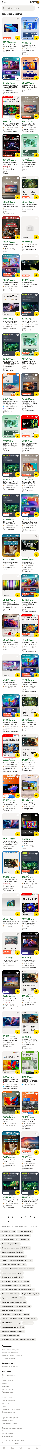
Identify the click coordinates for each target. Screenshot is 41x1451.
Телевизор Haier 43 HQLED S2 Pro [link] (28, 1160)
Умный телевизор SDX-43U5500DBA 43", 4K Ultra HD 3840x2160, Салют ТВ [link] (29, 723)
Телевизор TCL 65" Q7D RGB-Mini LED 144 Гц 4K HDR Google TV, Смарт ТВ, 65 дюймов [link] (11, 124)
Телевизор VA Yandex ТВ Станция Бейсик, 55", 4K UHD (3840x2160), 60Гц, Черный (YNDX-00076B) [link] (29, 362)
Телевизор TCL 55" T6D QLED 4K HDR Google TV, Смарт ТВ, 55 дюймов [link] (10, 763)
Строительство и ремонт (10, 1418)
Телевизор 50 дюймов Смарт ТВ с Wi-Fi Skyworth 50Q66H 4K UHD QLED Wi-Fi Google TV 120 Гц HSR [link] (11, 563)
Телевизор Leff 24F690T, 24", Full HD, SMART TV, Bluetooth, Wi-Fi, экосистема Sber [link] (29, 563)
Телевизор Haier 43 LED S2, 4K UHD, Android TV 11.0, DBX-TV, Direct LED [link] (11, 922)
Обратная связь (7, 1431)
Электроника (6, 1386)
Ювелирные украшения (9, 1423)
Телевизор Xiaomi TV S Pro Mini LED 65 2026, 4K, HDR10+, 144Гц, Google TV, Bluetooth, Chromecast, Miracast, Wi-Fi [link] (10, 322)
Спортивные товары (8, 1412)
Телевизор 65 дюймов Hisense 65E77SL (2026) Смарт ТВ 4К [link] (11, 283)
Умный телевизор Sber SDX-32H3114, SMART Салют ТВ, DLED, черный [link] (10, 880)
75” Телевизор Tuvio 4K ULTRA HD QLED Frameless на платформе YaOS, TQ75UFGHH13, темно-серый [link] (11, 1200)
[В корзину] (17, 37)
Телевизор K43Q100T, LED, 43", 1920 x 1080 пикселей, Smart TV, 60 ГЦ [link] (30, 803)
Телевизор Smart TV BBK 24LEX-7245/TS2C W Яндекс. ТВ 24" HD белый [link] (29, 1080)
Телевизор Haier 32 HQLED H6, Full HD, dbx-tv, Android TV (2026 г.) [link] (11, 999)
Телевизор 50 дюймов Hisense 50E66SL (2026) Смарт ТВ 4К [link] (29, 683)
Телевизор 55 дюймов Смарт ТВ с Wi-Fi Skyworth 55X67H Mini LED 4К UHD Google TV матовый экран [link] (10, 245)
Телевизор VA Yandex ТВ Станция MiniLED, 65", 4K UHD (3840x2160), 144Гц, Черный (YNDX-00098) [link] (30, 86)
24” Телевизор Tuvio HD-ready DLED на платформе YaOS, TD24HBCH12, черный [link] (10, 523)
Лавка (12, 1448)
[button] (38, 8)
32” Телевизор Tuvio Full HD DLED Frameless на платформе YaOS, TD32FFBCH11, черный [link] (30, 1200)
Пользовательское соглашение (12, 1428)
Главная (4, 1448)
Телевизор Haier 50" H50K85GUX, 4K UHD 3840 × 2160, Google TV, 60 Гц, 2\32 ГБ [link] (30, 483)
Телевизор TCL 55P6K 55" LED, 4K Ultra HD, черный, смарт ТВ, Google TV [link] (29, 1120)
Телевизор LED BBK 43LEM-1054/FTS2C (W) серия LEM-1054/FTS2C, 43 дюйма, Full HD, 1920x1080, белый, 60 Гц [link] (11, 803)
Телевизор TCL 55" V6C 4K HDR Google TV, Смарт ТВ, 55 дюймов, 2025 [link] (30, 922)
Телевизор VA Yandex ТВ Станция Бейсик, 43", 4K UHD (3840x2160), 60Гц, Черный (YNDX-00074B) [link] (29, 163)
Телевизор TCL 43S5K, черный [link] (10, 1120)
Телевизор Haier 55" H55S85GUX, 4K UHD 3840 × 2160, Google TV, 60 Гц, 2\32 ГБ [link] (30, 402)
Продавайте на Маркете (10, 1352)
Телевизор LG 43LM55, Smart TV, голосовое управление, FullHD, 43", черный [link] (11, 643)
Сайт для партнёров (8, 1358)
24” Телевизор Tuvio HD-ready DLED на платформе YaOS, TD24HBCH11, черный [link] (29, 880)
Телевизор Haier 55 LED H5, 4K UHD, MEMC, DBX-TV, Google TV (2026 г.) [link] (30, 961)
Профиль (37, 1448)
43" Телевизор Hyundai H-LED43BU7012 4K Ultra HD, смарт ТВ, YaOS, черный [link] (10, 961)
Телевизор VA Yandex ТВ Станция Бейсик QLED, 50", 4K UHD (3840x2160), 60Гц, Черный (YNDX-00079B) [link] (29, 46)
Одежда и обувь (7, 1389)
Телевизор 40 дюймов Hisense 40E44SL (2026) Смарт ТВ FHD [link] (29, 603)
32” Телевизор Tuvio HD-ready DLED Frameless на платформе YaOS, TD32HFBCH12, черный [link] (11, 483)
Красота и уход (7, 1398)
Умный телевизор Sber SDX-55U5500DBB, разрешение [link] (29, 205)
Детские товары (7, 1420)
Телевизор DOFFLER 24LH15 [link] (28, 842)
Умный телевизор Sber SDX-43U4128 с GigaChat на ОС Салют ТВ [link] (29, 444)
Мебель (4, 1378)
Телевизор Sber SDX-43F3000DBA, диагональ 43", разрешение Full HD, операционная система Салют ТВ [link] (29, 999)
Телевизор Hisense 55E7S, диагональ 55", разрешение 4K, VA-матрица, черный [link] (10, 683)
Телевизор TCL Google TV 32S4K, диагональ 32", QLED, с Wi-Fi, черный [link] (10, 1080)
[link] (8, 1231)
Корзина (29, 1448)
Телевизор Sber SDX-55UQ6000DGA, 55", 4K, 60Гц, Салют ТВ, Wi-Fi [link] (30, 1040)
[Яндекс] (17, 1443)
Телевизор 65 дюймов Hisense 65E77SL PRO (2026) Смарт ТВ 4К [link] (10, 86)
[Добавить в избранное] (17, 19)
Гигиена (4, 1383)
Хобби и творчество (8, 1400)
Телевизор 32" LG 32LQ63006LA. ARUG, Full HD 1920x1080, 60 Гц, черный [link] (10, 603)
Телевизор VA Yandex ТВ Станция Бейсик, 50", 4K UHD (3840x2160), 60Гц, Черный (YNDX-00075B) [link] (10, 444)
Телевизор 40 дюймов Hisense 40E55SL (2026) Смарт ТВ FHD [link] (30, 523)
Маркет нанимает (7, 1434)
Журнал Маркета (7, 1436)
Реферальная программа (10, 1366)
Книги (4, 1406)
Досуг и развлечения (9, 1375)
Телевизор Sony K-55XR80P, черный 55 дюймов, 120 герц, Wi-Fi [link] (11, 45)
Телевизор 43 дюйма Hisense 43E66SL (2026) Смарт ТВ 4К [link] (11, 723)
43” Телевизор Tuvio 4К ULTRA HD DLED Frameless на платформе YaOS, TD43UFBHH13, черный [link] (30, 322)
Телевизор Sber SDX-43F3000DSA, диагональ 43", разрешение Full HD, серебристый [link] (29, 763)
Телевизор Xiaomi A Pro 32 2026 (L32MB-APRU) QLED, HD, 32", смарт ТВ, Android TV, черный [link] (11, 1039)
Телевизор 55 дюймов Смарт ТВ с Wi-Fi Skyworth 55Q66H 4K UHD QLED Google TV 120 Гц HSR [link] (10, 1160)
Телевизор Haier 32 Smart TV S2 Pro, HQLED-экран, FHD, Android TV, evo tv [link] (28, 124)
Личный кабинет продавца (11, 1350)
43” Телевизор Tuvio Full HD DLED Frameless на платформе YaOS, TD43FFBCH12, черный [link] (11, 362)
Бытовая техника (7, 1381)
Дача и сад (5, 1403)
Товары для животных (9, 1415)
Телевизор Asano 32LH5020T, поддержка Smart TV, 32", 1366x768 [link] (30, 283)
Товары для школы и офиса (11, 1409)
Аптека (4, 1395)
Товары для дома (7, 1392)
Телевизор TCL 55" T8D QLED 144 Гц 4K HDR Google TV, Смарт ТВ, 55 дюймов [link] (30, 643)
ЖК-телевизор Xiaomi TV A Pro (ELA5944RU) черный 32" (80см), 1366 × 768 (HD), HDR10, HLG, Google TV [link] (11, 842)
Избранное (20, 1448)
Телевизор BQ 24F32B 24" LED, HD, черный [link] (10, 402)
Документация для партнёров (12, 1355)
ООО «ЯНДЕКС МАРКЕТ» (15, 1440)
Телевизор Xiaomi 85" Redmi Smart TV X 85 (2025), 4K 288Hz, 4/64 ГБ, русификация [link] (10, 163)
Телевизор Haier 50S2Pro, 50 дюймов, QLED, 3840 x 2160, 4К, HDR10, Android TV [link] (10, 205)
